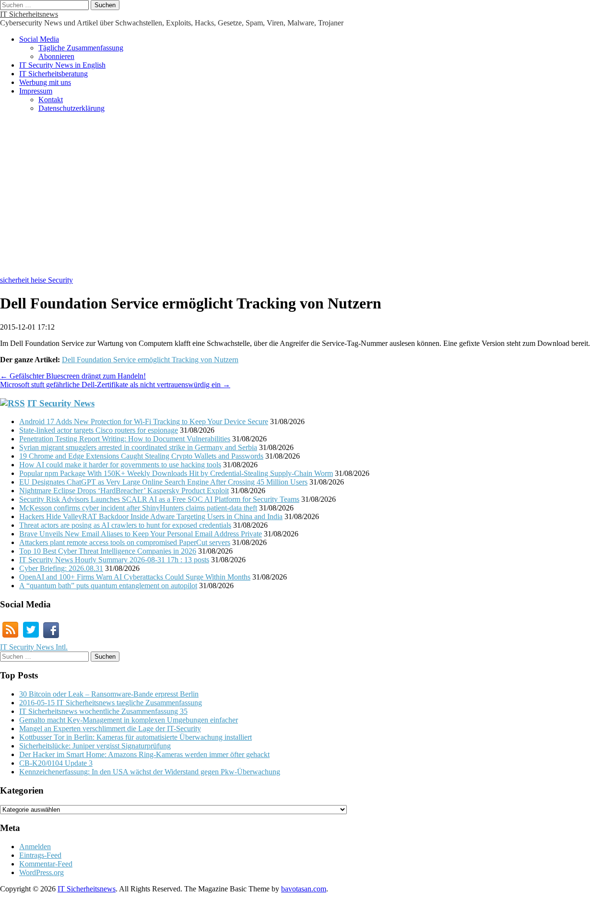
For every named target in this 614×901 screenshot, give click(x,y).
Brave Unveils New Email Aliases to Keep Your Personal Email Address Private (140, 534)
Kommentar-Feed (45, 864)
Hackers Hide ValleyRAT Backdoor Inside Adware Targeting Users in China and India (151, 516)
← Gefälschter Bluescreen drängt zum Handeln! (73, 376)
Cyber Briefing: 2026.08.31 (61, 568)
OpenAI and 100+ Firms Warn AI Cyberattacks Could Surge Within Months (134, 577)
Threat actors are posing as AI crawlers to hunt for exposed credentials (125, 525)
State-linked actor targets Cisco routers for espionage (98, 430)
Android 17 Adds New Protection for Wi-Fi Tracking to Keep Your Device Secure (143, 421)
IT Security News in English (62, 65)
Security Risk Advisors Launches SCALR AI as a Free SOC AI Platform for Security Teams (159, 499)
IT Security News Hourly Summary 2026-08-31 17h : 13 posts (114, 560)
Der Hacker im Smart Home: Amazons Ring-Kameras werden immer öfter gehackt (144, 754)
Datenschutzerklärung (71, 108)
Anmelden (35, 846)
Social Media (39, 39)
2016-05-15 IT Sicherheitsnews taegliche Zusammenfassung (110, 703)
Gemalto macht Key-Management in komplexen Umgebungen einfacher (128, 720)
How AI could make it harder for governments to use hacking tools (120, 465)
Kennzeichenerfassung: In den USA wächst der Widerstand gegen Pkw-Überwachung (149, 772)
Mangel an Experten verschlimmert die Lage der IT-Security (110, 728)
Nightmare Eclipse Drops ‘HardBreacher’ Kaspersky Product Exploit (124, 490)
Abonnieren (56, 56)
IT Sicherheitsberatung (53, 74)
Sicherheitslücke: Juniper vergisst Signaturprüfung (95, 746)
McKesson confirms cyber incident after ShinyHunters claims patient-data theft (138, 508)
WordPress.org (41, 872)
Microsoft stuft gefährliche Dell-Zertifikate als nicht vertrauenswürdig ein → (115, 384)
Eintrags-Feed (40, 855)
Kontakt (50, 99)
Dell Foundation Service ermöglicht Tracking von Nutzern (150, 360)
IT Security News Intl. (34, 647)
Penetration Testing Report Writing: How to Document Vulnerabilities (124, 439)
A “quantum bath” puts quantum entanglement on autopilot (108, 585)
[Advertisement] (307, 199)
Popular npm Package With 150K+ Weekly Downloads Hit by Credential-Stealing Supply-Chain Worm (176, 473)
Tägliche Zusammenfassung (80, 48)
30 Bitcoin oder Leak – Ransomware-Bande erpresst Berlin (109, 694)
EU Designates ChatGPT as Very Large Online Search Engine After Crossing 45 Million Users (163, 482)
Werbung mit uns (45, 82)
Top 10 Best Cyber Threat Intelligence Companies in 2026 (107, 551)
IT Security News (60, 403)
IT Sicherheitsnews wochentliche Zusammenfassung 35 (103, 711)
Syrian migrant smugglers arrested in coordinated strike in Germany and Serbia (138, 447)
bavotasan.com (303, 889)
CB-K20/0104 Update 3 (56, 763)
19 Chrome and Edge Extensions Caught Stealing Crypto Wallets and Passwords (141, 456)
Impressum (35, 91)
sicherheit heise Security (36, 280)
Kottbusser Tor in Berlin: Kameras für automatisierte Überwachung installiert (135, 737)
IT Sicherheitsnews (29, 14)
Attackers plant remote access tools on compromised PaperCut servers (124, 542)
